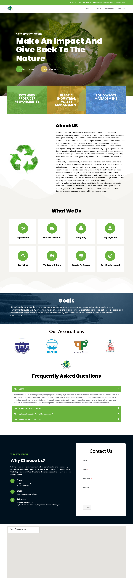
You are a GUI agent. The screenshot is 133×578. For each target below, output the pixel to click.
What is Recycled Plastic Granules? (28, 419)
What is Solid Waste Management (28, 408)
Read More (24, 55)
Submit (87, 507)
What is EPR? (19, 389)
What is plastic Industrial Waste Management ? (33, 414)
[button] (6, 55)
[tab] (66, 389)
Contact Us (46, 55)
